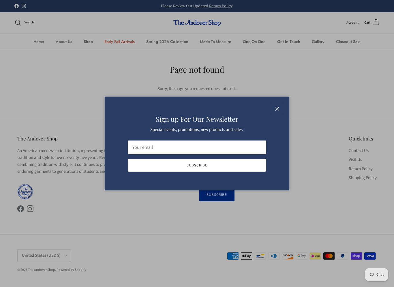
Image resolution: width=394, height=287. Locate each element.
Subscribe (197, 165)
